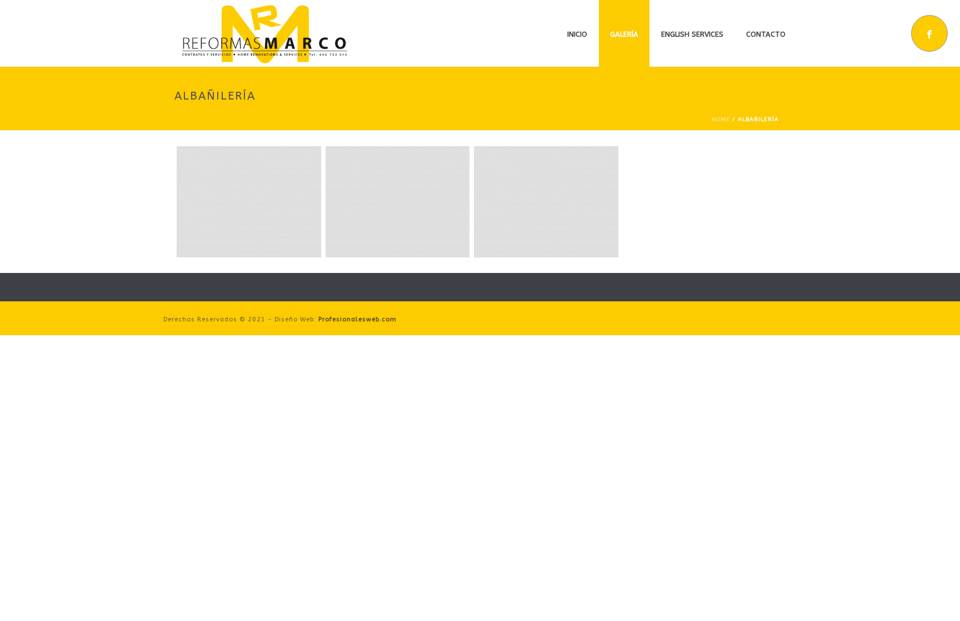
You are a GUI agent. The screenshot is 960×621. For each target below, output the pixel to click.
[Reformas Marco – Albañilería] (249, 201)
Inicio (577, 34)
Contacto (766, 34)
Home (721, 119)
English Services (692, 34)
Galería (624, 34)
